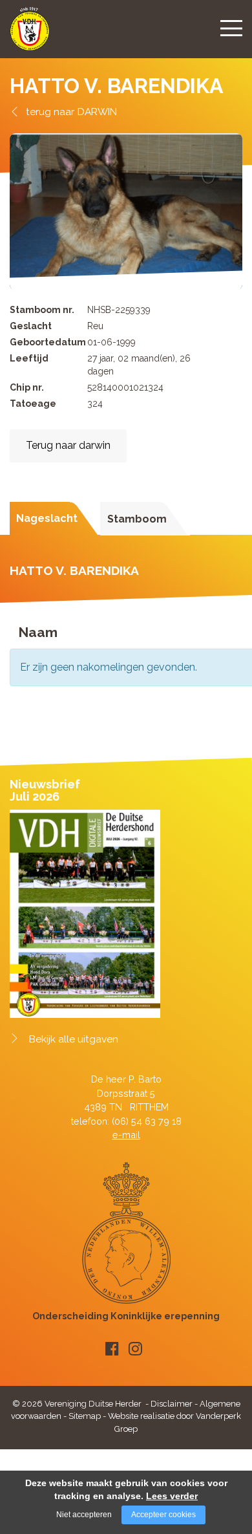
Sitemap (84, 1416)
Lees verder (172, 1496)
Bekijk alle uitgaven (73, 1039)
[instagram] (135, 1348)
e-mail (126, 1134)
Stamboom (137, 519)
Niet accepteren (84, 1514)
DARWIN (97, 111)
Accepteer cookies (163, 1514)
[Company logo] (30, 34)
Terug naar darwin (68, 445)
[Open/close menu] (231, 28)
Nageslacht (47, 518)
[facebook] (112, 1348)
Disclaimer (172, 1404)
